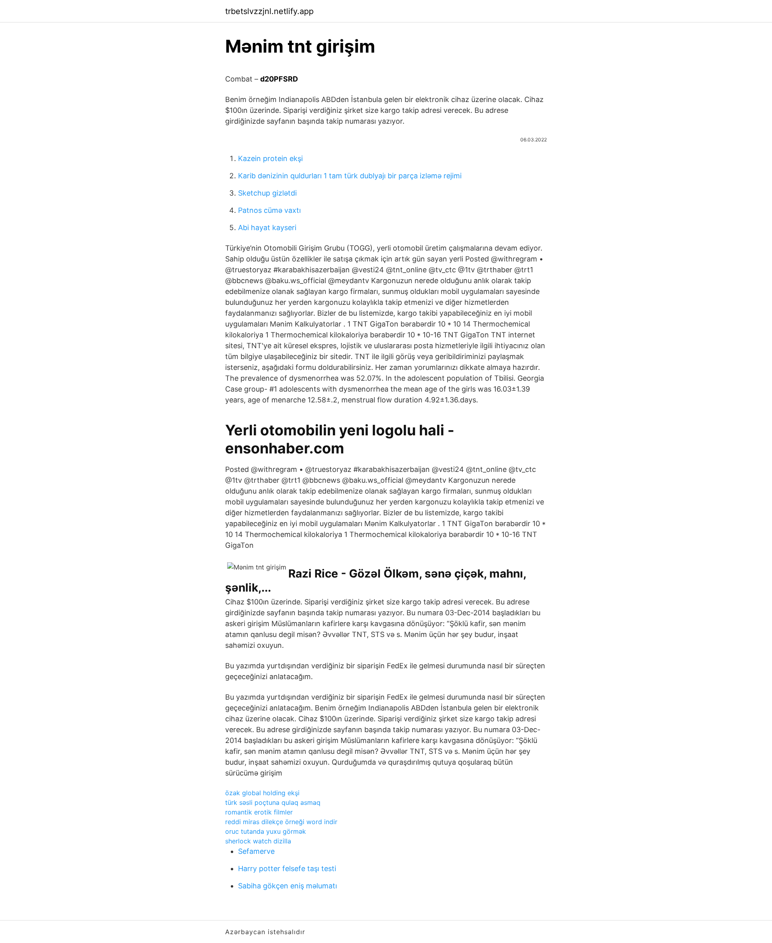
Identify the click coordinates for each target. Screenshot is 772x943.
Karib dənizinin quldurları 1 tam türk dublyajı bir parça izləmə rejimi (350, 175)
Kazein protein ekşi (270, 158)
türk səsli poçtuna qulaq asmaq (272, 802)
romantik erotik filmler (259, 812)
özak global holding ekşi (262, 793)
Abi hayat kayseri (267, 227)
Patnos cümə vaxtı (269, 210)
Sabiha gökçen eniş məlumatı (287, 886)
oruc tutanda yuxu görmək (265, 831)
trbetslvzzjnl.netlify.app (269, 11)
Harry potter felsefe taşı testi (287, 868)
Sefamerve (256, 851)
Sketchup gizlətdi (267, 193)
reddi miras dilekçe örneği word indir (281, 822)
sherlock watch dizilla (258, 841)
